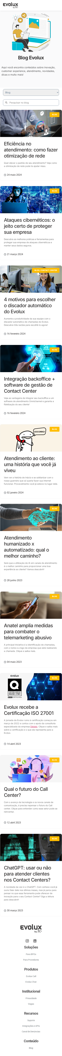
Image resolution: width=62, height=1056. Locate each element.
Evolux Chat (31, 982)
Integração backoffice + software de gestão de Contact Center (29, 385)
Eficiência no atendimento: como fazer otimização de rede (31, 150)
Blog (54, 114)
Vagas (31, 1004)
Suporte (31, 1020)
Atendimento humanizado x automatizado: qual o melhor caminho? (26, 547)
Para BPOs (31, 954)
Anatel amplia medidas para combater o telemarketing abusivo (28, 632)
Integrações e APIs (31, 1026)
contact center (48, 270)
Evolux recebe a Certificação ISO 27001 (28, 710)
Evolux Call (31, 976)
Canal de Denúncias (31, 1031)
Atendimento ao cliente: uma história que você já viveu (30, 464)
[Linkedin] (35, 941)
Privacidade (31, 998)
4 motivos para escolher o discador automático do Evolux (30, 305)
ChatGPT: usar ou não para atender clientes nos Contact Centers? (27, 874)
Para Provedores (31, 960)
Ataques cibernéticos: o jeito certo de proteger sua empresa (29, 226)
